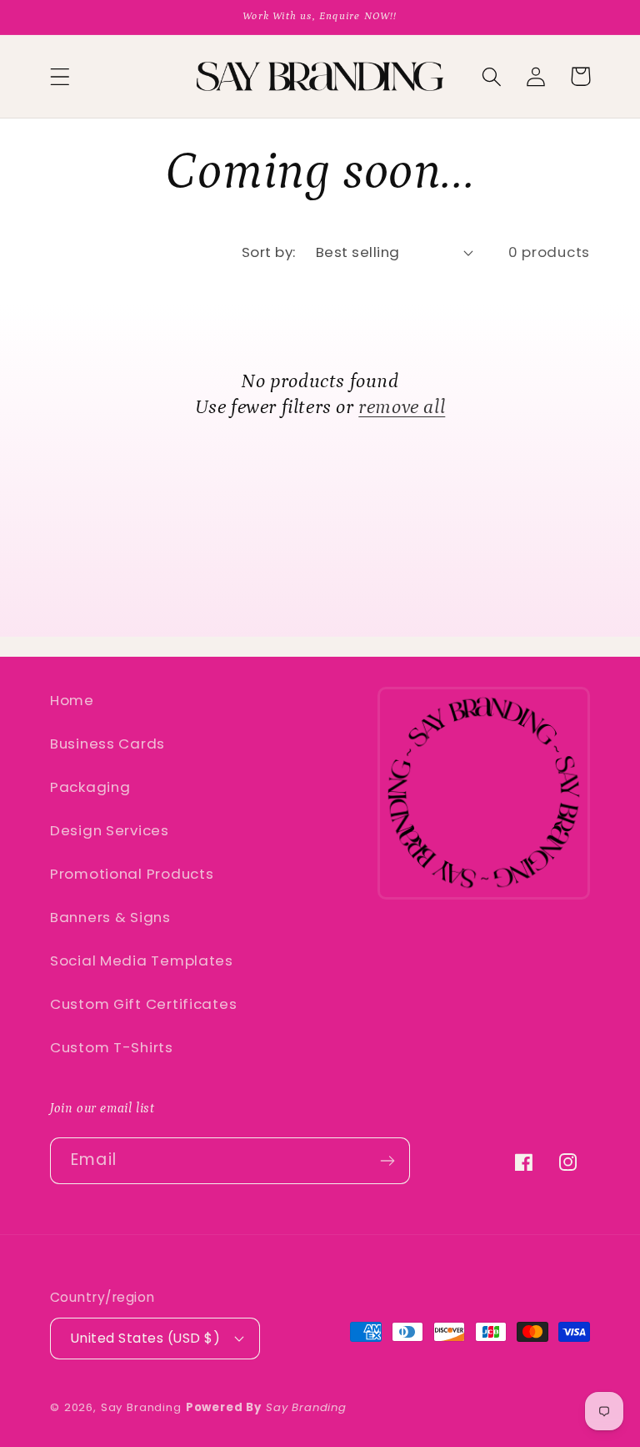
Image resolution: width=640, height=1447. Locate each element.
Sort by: (269, 252)
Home (72, 700)
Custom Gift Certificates (143, 1004)
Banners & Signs (110, 917)
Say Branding (141, 1407)
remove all (401, 407)
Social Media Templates (141, 960)
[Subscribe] (387, 1160)
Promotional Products (131, 874)
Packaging (90, 787)
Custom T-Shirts (111, 1047)
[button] (60, 76)
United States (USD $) (145, 1338)
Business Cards (107, 744)
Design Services (109, 830)
